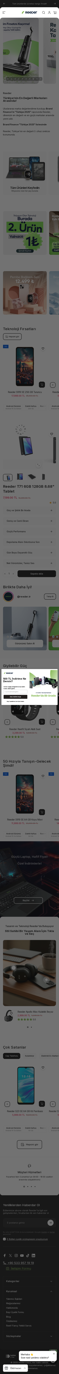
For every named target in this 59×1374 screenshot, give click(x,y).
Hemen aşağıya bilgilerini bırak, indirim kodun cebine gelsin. (14, 687)
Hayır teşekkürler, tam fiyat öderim (15, 701)
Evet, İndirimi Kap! (15, 697)
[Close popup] (54, 1353)
